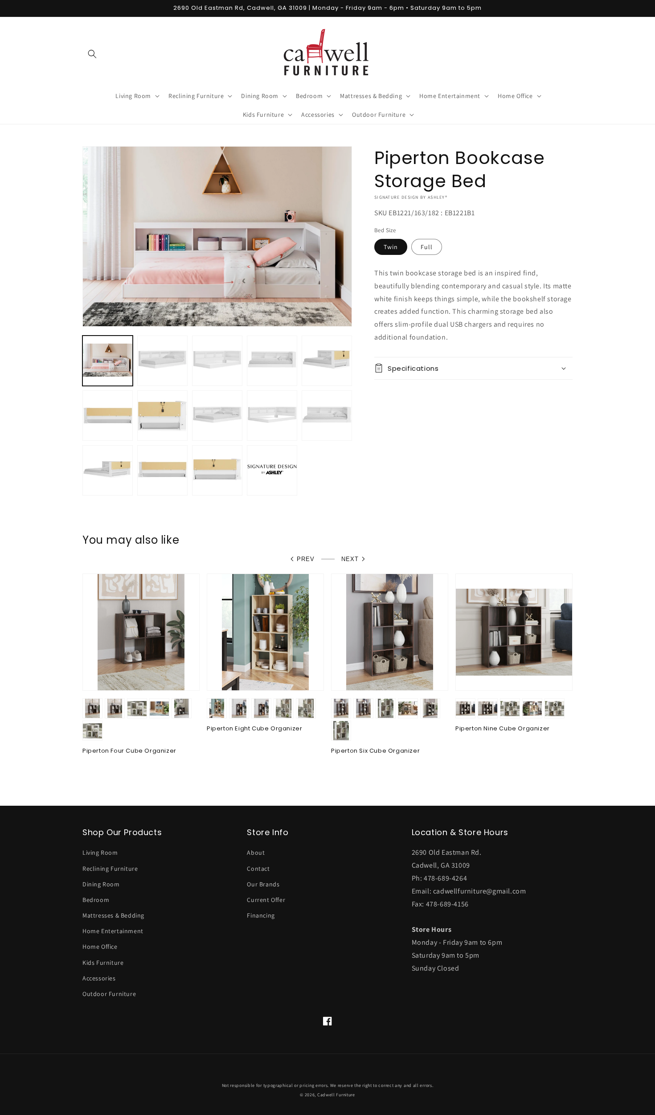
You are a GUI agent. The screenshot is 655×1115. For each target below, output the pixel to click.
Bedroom (95, 900)
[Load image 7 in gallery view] (162, 415)
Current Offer (266, 900)
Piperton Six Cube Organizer (375, 751)
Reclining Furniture (110, 869)
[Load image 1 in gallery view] (107, 361)
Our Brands (263, 884)
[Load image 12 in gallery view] (107, 470)
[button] (92, 54)
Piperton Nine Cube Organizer (502, 729)
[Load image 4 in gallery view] (272, 361)
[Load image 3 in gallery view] (217, 361)
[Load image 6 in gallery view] (107, 415)
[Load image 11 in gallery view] (327, 415)
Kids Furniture (102, 963)
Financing (260, 915)
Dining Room (101, 884)
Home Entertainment (112, 931)
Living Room (100, 853)
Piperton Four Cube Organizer (129, 751)
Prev (306, 559)
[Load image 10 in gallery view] (272, 415)
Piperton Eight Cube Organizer (254, 729)
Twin (391, 247)
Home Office (100, 947)
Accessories (99, 978)
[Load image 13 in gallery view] (162, 470)
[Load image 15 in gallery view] (272, 470)
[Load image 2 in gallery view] (162, 361)
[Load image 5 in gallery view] (327, 361)
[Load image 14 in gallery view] (217, 470)
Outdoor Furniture (109, 994)
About (256, 853)
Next (350, 559)
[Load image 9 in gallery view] (217, 415)
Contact (258, 869)
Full (427, 247)
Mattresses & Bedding (113, 915)
